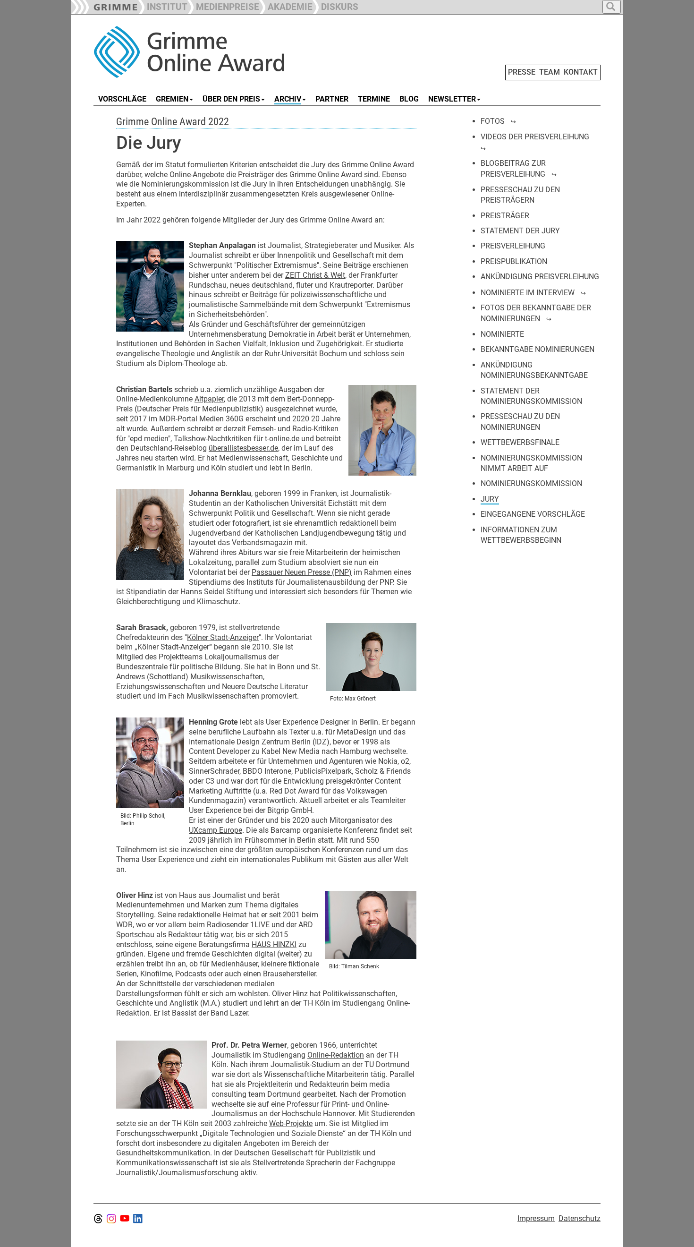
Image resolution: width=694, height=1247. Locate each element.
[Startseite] (199, 52)
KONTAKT (581, 72)
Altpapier (209, 398)
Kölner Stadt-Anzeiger (223, 637)
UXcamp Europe (215, 830)
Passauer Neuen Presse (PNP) (302, 572)
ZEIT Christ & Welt (315, 275)
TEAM (549, 72)
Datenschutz (580, 1218)
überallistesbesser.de (243, 448)
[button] (223, 6)
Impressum (536, 1218)
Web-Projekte (291, 1123)
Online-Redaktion (335, 1055)
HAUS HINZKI (274, 944)
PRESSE (521, 72)
